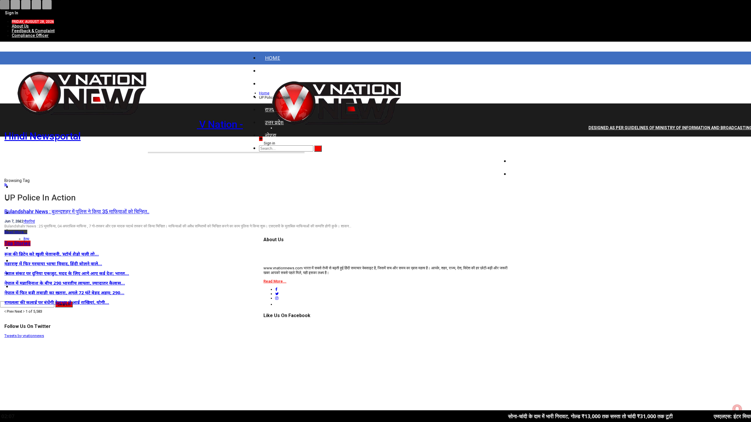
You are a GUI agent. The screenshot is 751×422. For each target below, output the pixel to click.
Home (272, 58)
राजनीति (523, 161)
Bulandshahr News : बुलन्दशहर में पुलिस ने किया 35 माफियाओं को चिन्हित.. (76, 211)
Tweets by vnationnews (24, 335)
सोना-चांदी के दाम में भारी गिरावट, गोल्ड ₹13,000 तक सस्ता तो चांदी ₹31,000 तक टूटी (564, 416)
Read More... (15, 232)
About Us (20, 26)
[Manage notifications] (737, 409)
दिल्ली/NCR (527, 148)
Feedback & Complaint (33, 30)
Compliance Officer (30, 35)
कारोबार (523, 174)
